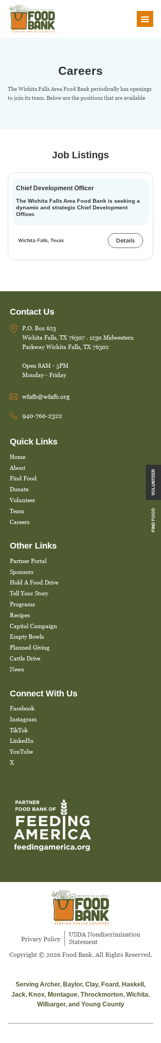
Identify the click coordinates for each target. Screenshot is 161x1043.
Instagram (23, 718)
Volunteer (22, 499)
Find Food (23, 478)
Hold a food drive (34, 582)
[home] (32, 19)
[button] (145, 19)
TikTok (19, 729)
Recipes (20, 614)
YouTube (21, 751)
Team (17, 510)
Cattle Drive (25, 658)
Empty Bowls (27, 636)
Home (17, 456)
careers (19, 521)
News (17, 669)
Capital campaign (33, 625)
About (17, 467)
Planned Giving (30, 647)
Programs (22, 603)
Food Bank (77, 954)
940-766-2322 (42, 415)
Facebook (22, 708)
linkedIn (22, 740)
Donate (19, 488)
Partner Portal (28, 560)
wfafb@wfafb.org (46, 396)
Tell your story (29, 593)
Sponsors (21, 571)
